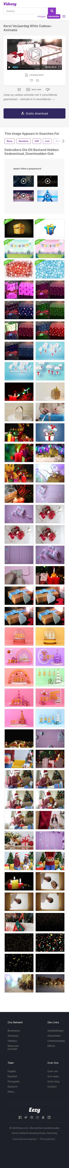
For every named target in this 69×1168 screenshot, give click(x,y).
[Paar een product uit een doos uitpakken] (50, 881)
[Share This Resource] (38, 80)
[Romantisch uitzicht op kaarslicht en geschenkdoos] (19, 453)
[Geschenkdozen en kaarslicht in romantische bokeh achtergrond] (19, 432)
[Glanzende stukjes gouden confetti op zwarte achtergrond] (19, 963)
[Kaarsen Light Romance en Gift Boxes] (19, 493)
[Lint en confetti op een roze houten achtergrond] (50, 840)
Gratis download (37, 113)
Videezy (12, 1040)
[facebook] (20, 1117)
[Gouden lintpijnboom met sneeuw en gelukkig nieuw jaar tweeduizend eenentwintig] (19, 718)
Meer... (12, 1091)
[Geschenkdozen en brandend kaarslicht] (50, 575)
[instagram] (37, 1117)
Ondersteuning (56, 1040)
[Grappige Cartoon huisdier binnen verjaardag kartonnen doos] (19, 228)
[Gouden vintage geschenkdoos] (50, 391)
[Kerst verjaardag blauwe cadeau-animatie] (19, 310)
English (12, 1071)
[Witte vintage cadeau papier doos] (19, 412)
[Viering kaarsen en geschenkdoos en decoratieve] (19, 738)
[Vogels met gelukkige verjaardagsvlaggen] (19, 249)
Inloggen (41, 16)
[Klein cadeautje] (19, 575)
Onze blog (53, 1081)
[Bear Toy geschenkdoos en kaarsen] (19, 473)
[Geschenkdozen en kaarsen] (50, 759)
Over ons (52, 1071)
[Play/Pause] (9, 67)
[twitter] (25, 1117)
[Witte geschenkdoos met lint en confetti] (50, 493)
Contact (52, 1086)
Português (14, 1081)
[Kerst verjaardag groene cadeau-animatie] (50, 310)
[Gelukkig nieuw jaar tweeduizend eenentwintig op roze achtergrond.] (19, 657)
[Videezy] (10, 4)
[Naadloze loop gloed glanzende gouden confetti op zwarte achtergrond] (19, 942)
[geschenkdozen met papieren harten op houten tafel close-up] (19, 595)
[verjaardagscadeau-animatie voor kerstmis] (50, 289)
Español (12, 1076)
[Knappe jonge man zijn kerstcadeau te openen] (19, 779)
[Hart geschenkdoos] (50, 514)
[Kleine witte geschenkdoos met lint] (50, 555)
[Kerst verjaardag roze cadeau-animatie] (19, 289)
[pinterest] (31, 1117)
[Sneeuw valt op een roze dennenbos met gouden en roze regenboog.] (19, 677)
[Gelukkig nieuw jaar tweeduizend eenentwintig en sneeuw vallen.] (19, 697)
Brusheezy (14, 1030)
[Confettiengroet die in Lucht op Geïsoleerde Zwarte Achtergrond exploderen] (50, 963)
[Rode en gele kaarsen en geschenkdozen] (19, 881)
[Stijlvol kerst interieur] (50, 983)
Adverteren (54, 1035)
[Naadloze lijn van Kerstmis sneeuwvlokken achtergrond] (19, 269)
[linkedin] (49, 1117)
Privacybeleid (47, 1139)
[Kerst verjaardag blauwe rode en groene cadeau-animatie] (19, 330)
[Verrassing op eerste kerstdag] (19, 759)
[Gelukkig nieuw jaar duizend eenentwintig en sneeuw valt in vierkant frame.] (50, 697)
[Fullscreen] (59, 67)
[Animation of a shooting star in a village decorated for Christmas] (23, 196)
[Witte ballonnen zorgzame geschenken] (50, 351)
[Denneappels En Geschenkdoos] (19, 983)
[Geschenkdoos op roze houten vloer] (19, 555)
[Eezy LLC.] (34, 1110)
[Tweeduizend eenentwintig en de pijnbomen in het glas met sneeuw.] (50, 718)
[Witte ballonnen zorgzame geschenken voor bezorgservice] (19, 371)
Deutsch (12, 1086)
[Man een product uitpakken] (19, 901)
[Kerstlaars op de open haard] (19, 922)
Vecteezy (13, 1035)
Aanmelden (53, 16)
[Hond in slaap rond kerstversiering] (19, 840)
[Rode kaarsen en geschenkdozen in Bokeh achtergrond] (19, 391)
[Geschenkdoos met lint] (19, 514)
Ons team (53, 1076)
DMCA (51, 1045)
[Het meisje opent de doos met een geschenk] (50, 412)
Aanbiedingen (55, 1030)
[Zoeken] (52, 11)
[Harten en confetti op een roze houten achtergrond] (50, 738)
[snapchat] (43, 1117)
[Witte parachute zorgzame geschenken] (50, 371)
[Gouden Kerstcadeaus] (50, 453)
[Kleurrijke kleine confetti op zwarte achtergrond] (50, 922)
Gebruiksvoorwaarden (25, 1139)
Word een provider (13, 1047)
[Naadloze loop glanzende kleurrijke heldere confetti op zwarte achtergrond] (50, 942)
